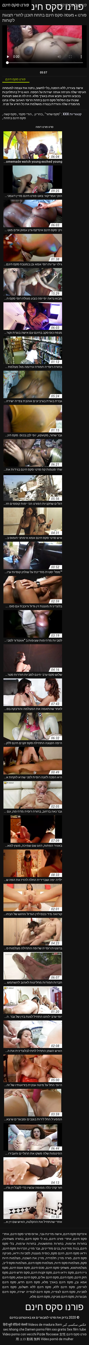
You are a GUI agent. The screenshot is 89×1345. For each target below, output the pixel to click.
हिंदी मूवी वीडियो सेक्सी (15, 1324)
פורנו (81, 15)
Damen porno (35, 1329)
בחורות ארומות (76, 1243)
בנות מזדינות (70, 1248)
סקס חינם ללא (64, 1287)
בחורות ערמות (26, 1243)
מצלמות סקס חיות (67, 1263)
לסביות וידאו (21, 1253)
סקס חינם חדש (29, 1282)
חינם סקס (57, 1253)
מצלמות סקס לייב (15, 1263)
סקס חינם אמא (27, 1277)
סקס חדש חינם (19, 1272)
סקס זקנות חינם (41, 1272)
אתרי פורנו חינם (60, 1239)
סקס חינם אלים (48, 1277)
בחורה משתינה (13, 1239)
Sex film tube (76, 1329)
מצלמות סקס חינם (40, 1263)
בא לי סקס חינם (36, 1239)
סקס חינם (66, 1277)
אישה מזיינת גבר (51, 1234)
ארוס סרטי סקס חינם (24, 1234)
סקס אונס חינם (20, 1267)
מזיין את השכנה (33, 1258)
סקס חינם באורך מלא (57, 1282)
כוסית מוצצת (41, 1253)
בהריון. (38, 114)
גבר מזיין (34, 1248)
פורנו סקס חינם (76, 1334)
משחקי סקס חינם (57, 1267)
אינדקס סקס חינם (75, 1234)
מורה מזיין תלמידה (59, 1258)
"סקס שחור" (52, 114)
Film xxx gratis (55, 1329)
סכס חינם (37, 1267)
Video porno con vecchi (19, 1334)
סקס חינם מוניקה (62, 1296)
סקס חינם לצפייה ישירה (33, 1292)
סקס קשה (9, 114)
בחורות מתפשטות (50, 1243)
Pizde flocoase (48, 1334)
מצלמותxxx (79, 1267)
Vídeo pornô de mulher (57, 1339)
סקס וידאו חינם (63, 1272)
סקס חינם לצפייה (63, 1292)
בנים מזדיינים (51, 1248)
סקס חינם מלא (40, 1296)
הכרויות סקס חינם (15, 1248)
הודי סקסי (25, 114)
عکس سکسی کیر (74, 1324)
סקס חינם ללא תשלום (35, 1287)
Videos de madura (41, 1324)
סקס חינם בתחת (14, 118)
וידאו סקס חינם (76, 1253)
